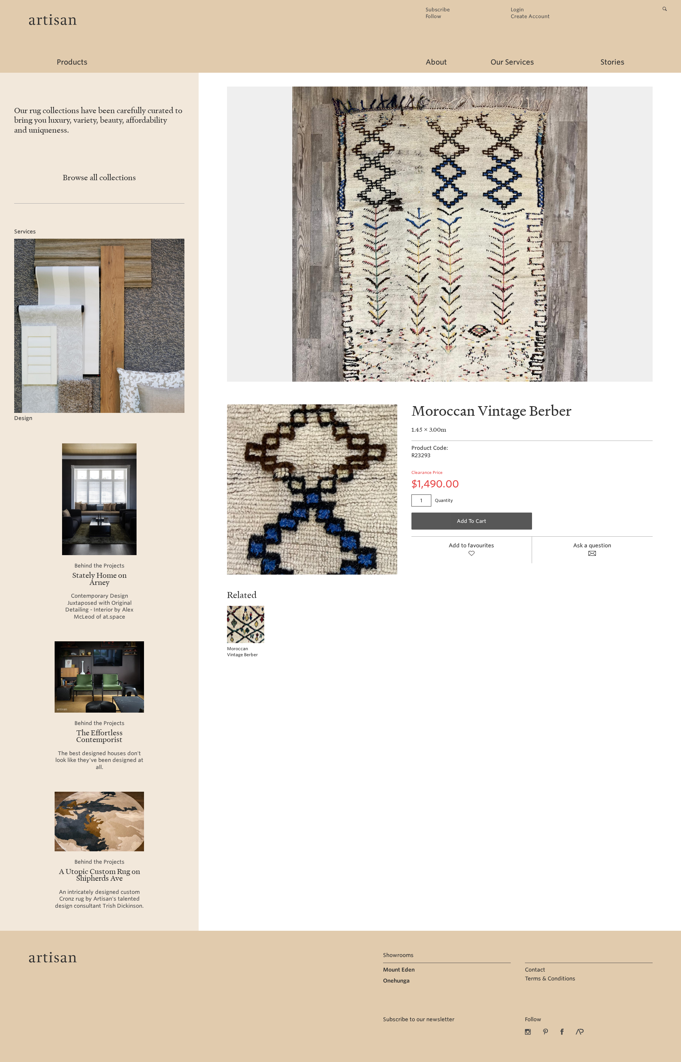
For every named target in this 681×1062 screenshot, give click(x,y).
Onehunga (396, 981)
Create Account (530, 16)
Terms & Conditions (550, 978)
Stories (612, 62)
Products (72, 62)
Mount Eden (399, 970)
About (436, 62)
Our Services (512, 62)
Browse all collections (99, 177)
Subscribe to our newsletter (418, 1019)
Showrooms (398, 955)
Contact (535, 970)
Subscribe (438, 9)
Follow (433, 16)
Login (517, 9)
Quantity (444, 500)
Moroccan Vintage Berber (242, 651)
